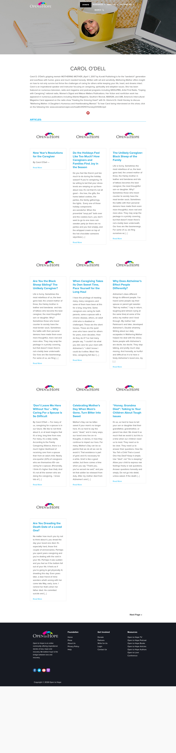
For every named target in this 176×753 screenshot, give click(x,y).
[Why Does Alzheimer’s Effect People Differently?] (128, 264)
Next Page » (136, 615)
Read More (37, 168)
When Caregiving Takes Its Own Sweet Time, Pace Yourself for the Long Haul (88, 286)
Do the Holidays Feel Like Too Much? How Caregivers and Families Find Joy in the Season (86, 160)
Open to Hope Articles (137, 646)
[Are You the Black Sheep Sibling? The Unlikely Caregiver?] (48, 264)
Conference (132, 655)
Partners (101, 640)
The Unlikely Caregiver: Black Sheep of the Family (128, 156)
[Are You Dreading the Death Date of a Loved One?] (48, 506)
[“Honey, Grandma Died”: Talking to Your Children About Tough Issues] (128, 388)
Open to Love (133, 652)
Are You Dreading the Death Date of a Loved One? (47, 527)
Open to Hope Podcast (137, 640)
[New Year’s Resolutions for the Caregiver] (48, 136)
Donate (85, 5)
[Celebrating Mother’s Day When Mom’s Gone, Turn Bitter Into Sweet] (88, 388)
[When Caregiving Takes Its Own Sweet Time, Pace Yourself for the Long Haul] (88, 264)
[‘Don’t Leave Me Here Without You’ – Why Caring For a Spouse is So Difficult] (48, 388)
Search (97, 10)
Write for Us (102, 643)
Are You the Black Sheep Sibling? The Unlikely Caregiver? (45, 284)
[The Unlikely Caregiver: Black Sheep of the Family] (128, 136)
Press (70, 640)
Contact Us (102, 649)
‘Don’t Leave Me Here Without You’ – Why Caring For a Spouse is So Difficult (47, 411)
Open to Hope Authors (137, 649)
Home (70, 637)
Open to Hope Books (136, 643)
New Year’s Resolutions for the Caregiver (48, 154)
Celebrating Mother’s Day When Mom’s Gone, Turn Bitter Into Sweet (87, 411)
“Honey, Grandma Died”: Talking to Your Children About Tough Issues (127, 411)
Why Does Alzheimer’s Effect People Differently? (127, 284)
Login (100, 646)
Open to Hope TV (135, 637)
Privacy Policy (73, 646)
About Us (71, 643)
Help (70, 649)
